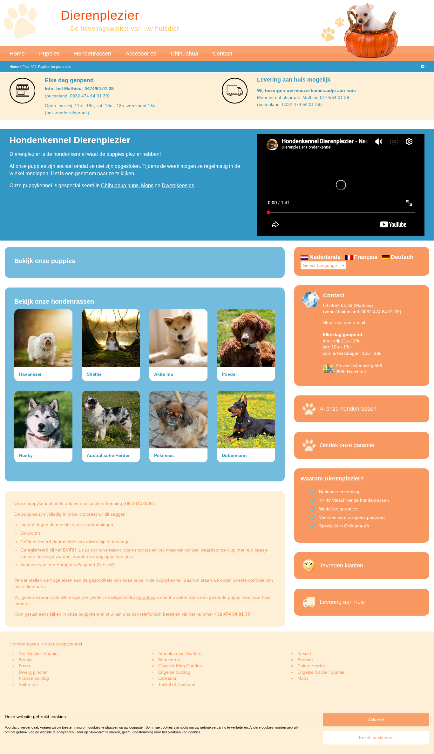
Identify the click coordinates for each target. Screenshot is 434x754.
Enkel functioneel (376, 737)
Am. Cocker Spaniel (38, 653)
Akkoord (376, 719)
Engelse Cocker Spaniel (321, 672)
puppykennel (91, 614)
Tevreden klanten (341, 565)
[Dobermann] (246, 420)
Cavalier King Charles (180, 665)
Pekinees (164, 455)
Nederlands (325, 257)
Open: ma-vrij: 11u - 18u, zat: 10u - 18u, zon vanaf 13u (100, 105)
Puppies (49, 53)
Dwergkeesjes (178, 185)
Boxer (25, 665)
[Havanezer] (43, 338)
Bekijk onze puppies (44, 260)
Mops (147, 185)
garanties (145, 597)
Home (17, 53)
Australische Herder (108, 455)
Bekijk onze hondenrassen (54, 301)
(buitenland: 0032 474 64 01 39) (77, 95)
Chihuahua (184, 53)
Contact (222, 53)
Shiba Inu (28, 684)
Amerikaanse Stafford (180, 653)
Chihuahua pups (120, 185)
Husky (26, 455)
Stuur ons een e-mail (344, 322)
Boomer (305, 659)
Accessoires (140, 53)
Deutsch (402, 257)
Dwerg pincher (33, 672)
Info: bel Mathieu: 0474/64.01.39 (79, 88)
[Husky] (43, 420)
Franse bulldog (34, 678)
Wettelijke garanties (338, 508)
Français (365, 257)
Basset (304, 653)
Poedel (229, 374)
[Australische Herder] (111, 420)
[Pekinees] (178, 420)
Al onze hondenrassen (348, 409)
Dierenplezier (100, 15)
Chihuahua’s (356, 525)
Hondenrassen (92, 53)
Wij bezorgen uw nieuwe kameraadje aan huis (306, 90)
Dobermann (234, 455)
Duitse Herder (311, 665)
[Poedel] (246, 338)
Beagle (26, 659)
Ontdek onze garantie (347, 445)
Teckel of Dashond (176, 684)
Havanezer (30, 374)
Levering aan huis (342, 602)
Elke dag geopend (69, 80)
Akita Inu (163, 374)
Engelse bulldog (174, 672)
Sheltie (94, 374)
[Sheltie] (111, 338)
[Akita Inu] (178, 338)
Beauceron (169, 659)
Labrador (167, 678)
